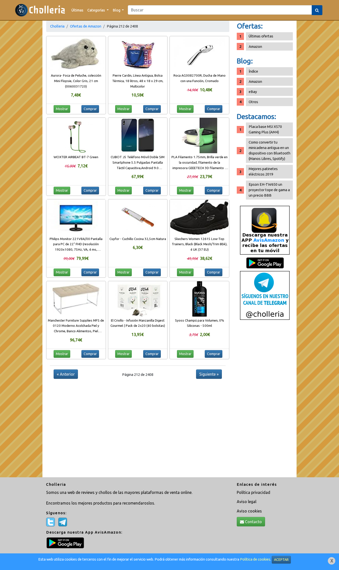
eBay (253, 92)
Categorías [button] (96, 10)
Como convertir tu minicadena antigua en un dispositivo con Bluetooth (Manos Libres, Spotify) (269, 150)
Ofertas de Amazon (85, 26)
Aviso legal (246, 501)
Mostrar (62, 109)
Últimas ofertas (261, 36)
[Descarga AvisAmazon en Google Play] (265, 230)
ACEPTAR (281, 560)
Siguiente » (209, 374)
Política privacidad (253, 492)
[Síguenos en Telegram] (265, 295)
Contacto (253, 521)
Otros (253, 102)
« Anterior (66, 374)
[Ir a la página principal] (40, 10)
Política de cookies (255, 559)
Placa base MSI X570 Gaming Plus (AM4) (265, 129)
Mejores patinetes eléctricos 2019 (263, 171)
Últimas (77, 10)
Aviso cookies (249, 511)
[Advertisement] (265, 400)
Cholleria (57, 26)
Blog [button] (117, 10)
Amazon (255, 46)
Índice (253, 71)
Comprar (90, 109)
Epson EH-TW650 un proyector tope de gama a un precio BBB (269, 189)
